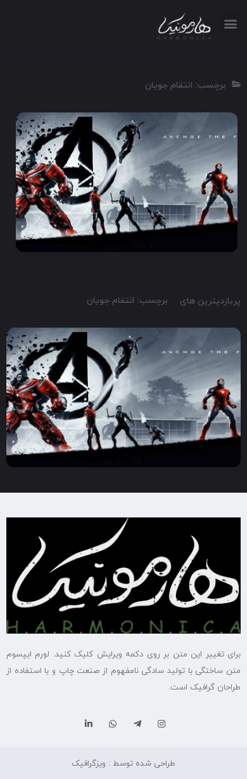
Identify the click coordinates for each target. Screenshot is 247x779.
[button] (230, 23)
